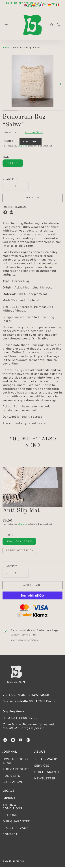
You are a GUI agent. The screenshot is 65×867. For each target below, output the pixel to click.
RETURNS (10, 815)
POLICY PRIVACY (15, 828)
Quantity (10, 179)
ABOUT (40, 752)
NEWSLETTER (44, 779)
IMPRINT (9, 798)
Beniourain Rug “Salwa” (27, 47)
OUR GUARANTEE (47, 772)
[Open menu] (6, 24)
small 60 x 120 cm (19, 541)
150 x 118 (13, 163)
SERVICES (41, 766)
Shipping (22, 145)
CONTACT (10, 834)
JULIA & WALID (45, 759)
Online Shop (34, 132)
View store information (24, 640)
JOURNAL (10, 752)
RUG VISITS (11, 776)
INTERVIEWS (12, 782)
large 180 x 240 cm (20, 550)
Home (6, 47)
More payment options (32, 611)
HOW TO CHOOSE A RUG (16, 761)
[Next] (60, 84)
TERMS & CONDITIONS (12, 807)
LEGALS (9, 791)
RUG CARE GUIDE (16, 769)
